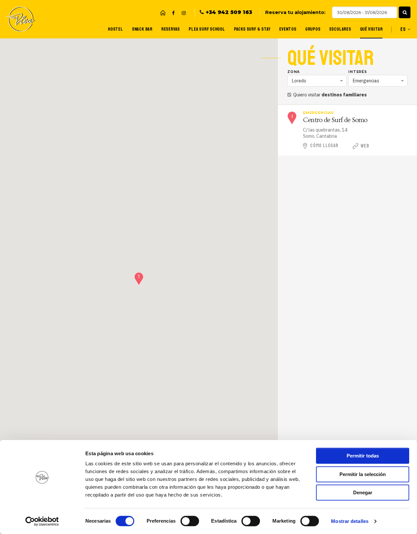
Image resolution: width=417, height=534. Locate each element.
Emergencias (366, 81)
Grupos (313, 29)
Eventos (287, 29)
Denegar (362, 492)
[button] (404, 12)
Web (364, 146)
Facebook (173, 13)
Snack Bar (142, 29)
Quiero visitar (329, 94)
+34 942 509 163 (229, 12)
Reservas (170, 29)
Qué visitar (371, 29)
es (403, 29)
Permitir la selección (362, 474)
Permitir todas (363, 455)
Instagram (184, 13)
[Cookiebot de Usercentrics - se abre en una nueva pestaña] (42, 521)
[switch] (189, 521)
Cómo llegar (324, 145)
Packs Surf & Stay (252, 29)
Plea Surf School (207, 29)
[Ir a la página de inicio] (163, 12)
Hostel (115, 29)
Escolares (340, 29)
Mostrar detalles (349, 521)
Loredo (299, 81)
